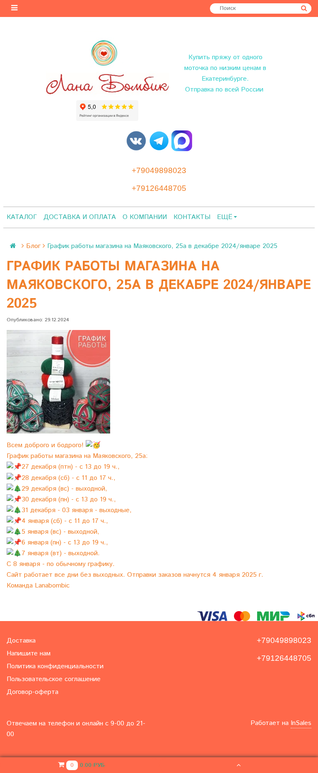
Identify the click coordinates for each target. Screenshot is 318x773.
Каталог (22, 217)
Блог (33, 246)
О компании (145, 217)
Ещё (224, 217)
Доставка (21, 640)
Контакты (191, 217)
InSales (301, 723)
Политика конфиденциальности (55, 666)
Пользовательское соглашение (54, 679)
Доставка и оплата (79, 217)
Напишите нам (29, 653)
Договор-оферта (32, 692)
